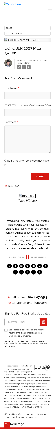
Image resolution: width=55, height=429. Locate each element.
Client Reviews (38, 257)
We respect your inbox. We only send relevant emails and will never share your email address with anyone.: (25, 343)
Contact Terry (16, 257)
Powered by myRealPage (27, 417)
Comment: (10, 122)
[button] (17, 257)
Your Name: (11, 88)
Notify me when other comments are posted (26, 162)
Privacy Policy (10, 417)
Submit (40, 176)
